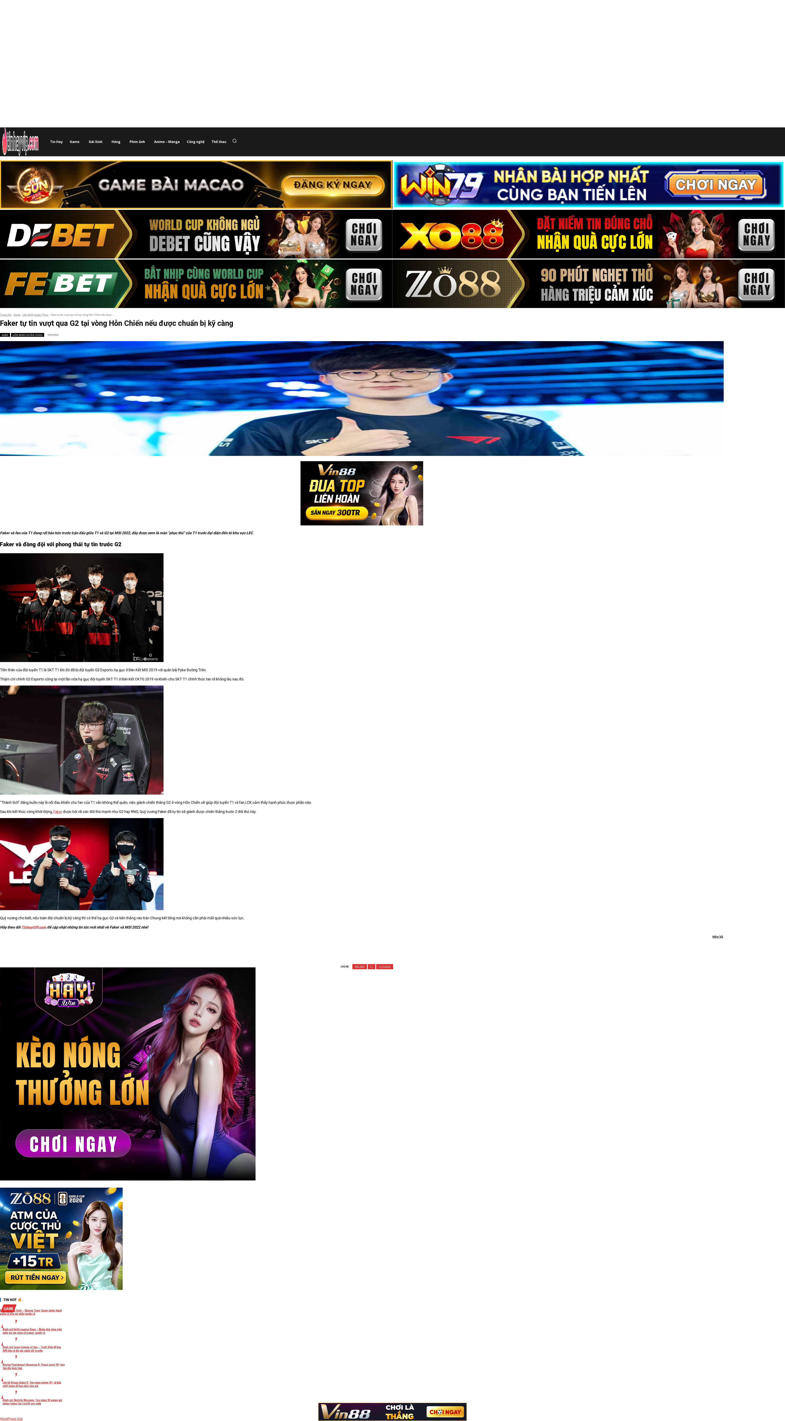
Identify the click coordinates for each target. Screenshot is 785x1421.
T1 (371, 966)
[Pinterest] (370, 947)
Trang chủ (5, 315)
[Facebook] (340, 947)
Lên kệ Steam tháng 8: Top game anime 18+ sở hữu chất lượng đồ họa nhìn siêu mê (32, 1384)
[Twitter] (355, 947)
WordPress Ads (11, 1418)
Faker (57, 811)
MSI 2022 (359, 966)
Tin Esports (385, 966)
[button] (235, 141)
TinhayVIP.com (33, 927)
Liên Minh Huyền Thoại (35, 315)
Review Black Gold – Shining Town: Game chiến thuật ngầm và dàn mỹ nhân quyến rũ (31, 1312)
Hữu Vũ (717, 937)
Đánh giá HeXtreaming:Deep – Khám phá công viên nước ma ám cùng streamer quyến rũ (32, 1331)
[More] (414, 947)
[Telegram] (384, 947)
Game (16, 315)
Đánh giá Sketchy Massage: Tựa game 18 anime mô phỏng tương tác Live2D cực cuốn (32, 1401)
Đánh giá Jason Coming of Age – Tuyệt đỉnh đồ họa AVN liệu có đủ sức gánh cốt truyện (32, 1348)
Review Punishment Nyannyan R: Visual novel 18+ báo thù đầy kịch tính (34, 1366)
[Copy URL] (399, 947)
